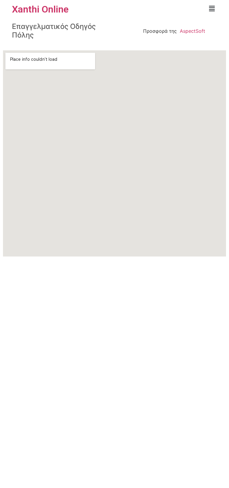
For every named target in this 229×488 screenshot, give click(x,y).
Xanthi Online (40, 9)
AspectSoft (192, 31)
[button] (212, 8)
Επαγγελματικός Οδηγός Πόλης (54, 30)
